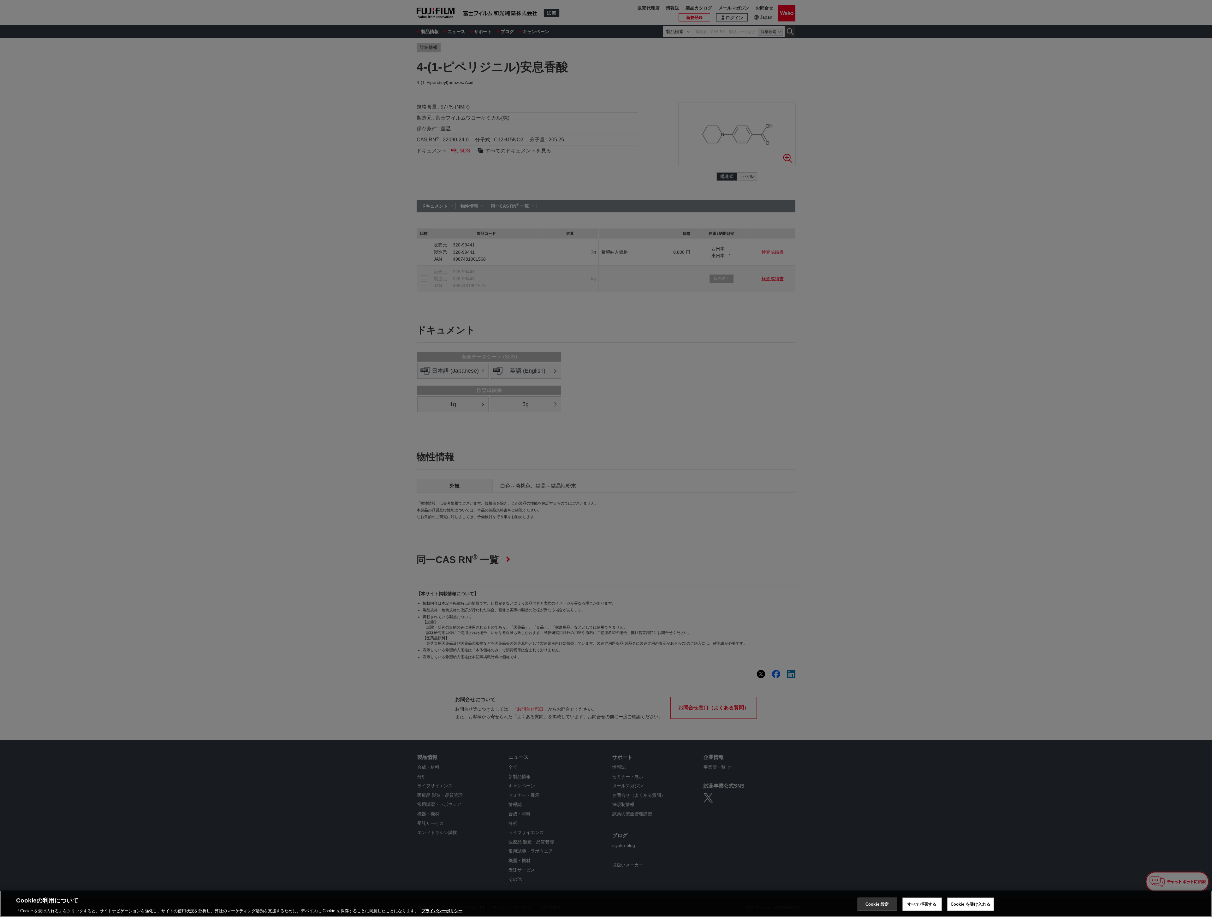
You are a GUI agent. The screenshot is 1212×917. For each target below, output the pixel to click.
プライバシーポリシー (441, 910)
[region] (606, 903)
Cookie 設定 (877, 904)
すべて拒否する (921, 904)
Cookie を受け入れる (971, 904)
